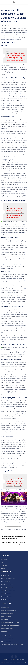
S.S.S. (2, 562)
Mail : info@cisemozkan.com (7, 638)
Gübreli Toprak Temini (6, 616)
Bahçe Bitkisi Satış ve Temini (7, 584)
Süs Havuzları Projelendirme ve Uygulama (10, 622)
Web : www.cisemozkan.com (7, 641)
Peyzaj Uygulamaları (5, 581)
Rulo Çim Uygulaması (5, 599)
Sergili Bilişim (24, 662)
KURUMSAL (4, 565)
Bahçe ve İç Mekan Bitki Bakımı (8, 587)
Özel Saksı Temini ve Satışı (7, 628)
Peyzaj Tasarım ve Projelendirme (8, 578)
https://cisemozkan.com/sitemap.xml (13, 526)
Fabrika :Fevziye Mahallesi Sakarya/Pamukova (11, 649)
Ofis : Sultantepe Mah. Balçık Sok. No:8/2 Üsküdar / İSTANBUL (12, 645)
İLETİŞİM (3, 568)
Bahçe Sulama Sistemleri (6, 596)
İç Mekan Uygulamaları (6, 593)
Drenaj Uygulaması (5, 607)
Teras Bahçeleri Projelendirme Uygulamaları (10, 625)
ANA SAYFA (4, 559)
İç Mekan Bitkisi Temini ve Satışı (8, 590)
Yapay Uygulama (4, 619)
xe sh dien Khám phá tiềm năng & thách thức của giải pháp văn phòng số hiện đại (13, 537)
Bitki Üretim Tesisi (5, 575)
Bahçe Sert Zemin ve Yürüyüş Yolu (8, 610)
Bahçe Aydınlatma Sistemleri (7, 613)
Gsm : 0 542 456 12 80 (6, 635)
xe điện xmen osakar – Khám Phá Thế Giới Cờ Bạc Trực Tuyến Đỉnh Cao (14, 543)
